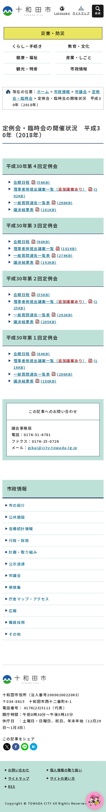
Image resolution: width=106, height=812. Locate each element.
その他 (15, 634)
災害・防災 (53, 33)
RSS (11, 786)
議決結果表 (35, 209)
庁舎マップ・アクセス (29, 598)
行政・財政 (19, 540)
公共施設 (17, 517)
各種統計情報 (21, 528)
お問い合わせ (19, 770)
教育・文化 (78, 46)
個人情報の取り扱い (66, 770)
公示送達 (17, 563)
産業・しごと (79, 57)
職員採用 (17, 622)
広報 (13, 610)
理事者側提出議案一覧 (45, 248)
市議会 (81, 91)
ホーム (43, 91)
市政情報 (79, 69)
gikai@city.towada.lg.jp (52, 447)
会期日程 (32, 182)
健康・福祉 (27, 57)
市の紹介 (17, 505)
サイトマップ (80, 13)
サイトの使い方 (62, 778)
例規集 (15, 587)
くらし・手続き (27, 46)
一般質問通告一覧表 (43, 202)
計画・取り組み (23, 552)
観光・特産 (27, 69)
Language (62, 13)
